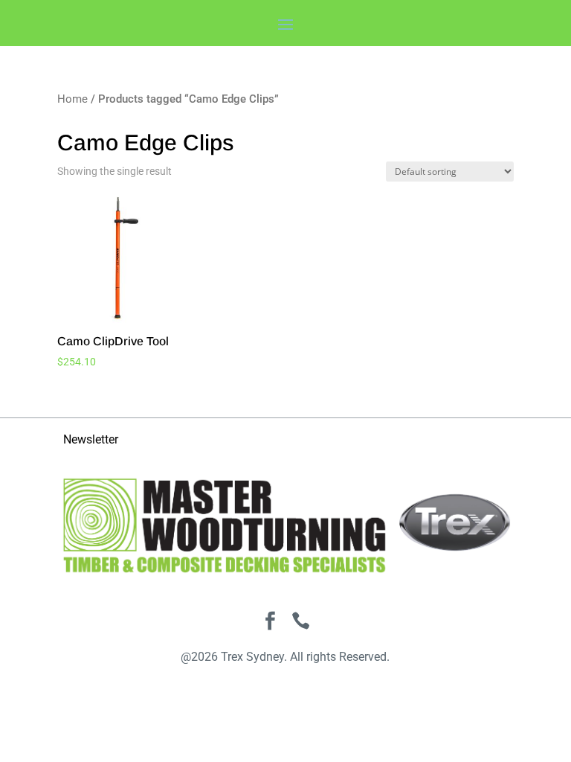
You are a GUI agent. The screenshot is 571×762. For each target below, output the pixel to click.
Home (72, 99)
